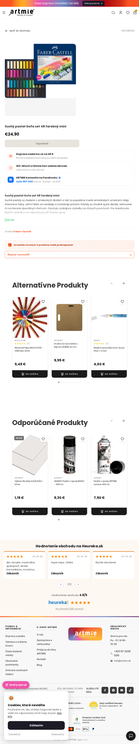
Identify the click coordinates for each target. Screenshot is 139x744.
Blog (39, 664)
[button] (58, 382)
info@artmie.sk (122, 660)
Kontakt (41, 659)
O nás (40, 634)
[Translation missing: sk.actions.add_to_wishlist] (43, 301)
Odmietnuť (14, 734)
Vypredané (42, 143)
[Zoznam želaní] (127, 12)
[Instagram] (113, 690)
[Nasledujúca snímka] (44, 317)
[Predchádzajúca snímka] (16, 317)
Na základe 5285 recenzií (70, 608)
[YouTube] (121, 690)
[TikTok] (130, 690)
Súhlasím (36, 725)
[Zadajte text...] (113, 12)
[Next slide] (123, 283)
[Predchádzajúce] (61, 584)
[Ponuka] (4, 12)
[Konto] (120, 12)
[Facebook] (105, 690)
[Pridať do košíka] (30, 374)
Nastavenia (58, 734)
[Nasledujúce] (78, 584)
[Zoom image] (40, 71)
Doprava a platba (15, 636)
